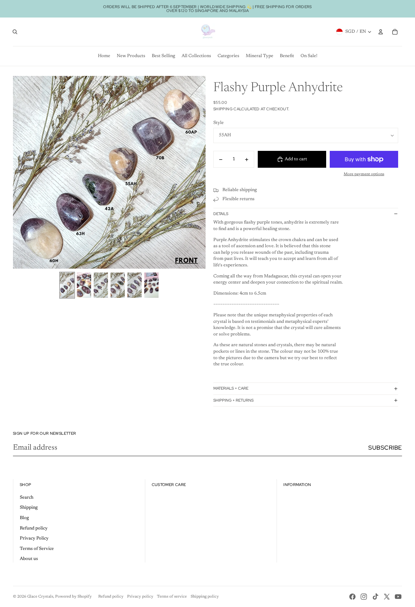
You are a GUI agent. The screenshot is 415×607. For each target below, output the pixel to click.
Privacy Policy (34, 538)
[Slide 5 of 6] (134, 285)
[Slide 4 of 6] (118, 285)
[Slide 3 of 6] (101, 285)
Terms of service (172, 597)
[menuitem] (104, 56)
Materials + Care (230, 388)
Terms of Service (37, 549)
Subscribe (385, 447)
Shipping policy (205, 597)
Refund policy (34, 528)
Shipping (29, 507)
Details (220, 213)
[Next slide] (200, 172)
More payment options (364, 174)
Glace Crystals (40, 597)
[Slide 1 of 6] (67, 285)
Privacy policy (140, 597)
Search (26, 497)
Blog (24, 518)
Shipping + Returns (233, 400)
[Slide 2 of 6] (84, 285)
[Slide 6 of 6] (151, 285)
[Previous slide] (18, 172)
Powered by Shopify (73, 597)
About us (29, 559)
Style (218, 123)
